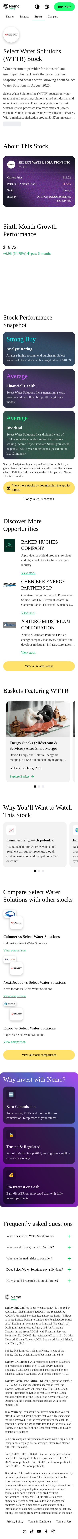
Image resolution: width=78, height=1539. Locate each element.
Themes (10, 16)
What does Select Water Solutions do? (30, 1236)
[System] (37, 6)
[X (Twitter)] (24, 1531)
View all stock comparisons (39, 1055)
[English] (46, 6)
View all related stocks (39, 666)
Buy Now (64, 6)
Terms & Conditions (39, 1521)
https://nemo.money (42, 1307)
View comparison (14, 950)
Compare (53, 16)
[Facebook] (46, 1531)
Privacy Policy (15, 1521)
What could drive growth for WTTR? (30, 1247)
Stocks (38, 16)
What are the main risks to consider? (29, 1258)
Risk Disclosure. (19, 1446)
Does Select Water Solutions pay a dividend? (34, 1269)
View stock (28, 573)
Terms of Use (63, 1521)
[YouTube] (39, 1531)
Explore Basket (19, 776)
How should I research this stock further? (32, 1280)
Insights (24, 16)
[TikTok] (32, 1531)
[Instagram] (53, 1531)
